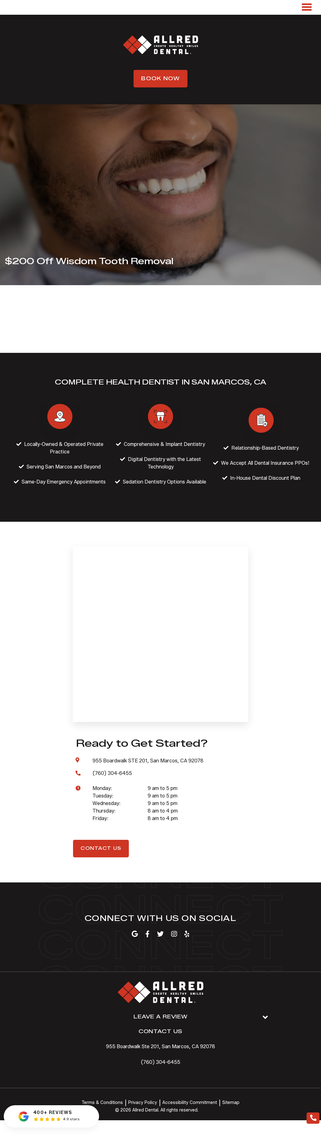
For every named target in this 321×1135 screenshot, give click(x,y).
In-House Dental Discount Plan (265, 478)
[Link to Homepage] (160, 993)
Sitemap (230, 1102)
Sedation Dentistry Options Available (164, 482)
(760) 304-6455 (160, 1062)
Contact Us (101, 848)
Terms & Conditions (102, 1102)
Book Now (160, 78)
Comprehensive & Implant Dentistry (164, 444)
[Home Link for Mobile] (160, 44)
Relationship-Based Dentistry (265, 448)
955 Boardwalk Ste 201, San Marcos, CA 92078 (160, 1046)
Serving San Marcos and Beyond (64, 467)
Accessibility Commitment (189, 1102)
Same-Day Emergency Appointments (64, 482)
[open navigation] (306, 7)
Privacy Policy (142, 1102)
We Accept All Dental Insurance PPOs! (265, 463)
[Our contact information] (313, 1118)
